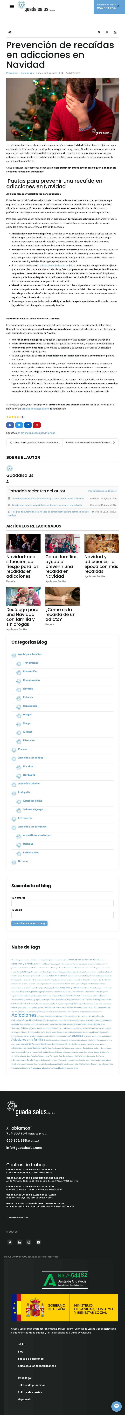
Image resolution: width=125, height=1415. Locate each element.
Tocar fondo (52, 1048)
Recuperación (31, 680)
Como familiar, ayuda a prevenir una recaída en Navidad (61, 566)
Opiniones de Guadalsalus (56, 1032)
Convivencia (30, 706)
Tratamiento (30, 663)
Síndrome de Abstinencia (86, 992)
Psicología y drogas (50, 972)
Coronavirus (59, 992)
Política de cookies (30, 1392)
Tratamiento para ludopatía (101, 976)
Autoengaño (41, 1048)
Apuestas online (32, 801)
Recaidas (45, 1052)
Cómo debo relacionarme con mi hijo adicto (65, 980)
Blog (20, 1351)
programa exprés (47, 992)
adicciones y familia (69, 987)
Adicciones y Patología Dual (50, 1056)
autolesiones (16, 976)
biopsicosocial (77, 1052)
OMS (98, 992)
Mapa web (24, 1399)
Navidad (51, 433)
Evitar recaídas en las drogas (45, 996)
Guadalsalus (27, 73)
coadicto (60, 1048)
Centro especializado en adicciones (25, 960)
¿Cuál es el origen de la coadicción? (98, 972)
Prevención (12, 73)
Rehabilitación (29, 1020)
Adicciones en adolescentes (23, 1048)
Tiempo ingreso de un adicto (84, 964)
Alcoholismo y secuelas (31, 1052)
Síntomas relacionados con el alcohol (81, 1040)
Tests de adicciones (31, 1358)
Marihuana (29, 775)
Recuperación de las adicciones (71, 972)
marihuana (15, 1044)
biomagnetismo (57, 968)
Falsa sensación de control (32, 1008)
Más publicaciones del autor (102, 491)
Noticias (23, 861)
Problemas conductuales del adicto (71, 1020)
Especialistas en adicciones (60, 1052)
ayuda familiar (93, 984)
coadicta (34, 1004)
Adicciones (23, 1015)
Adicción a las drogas (30, 757)
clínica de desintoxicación (35, 408)
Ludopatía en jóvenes (34, 972)
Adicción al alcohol (29, 783)
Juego (26, 723)
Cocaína (28, 766)
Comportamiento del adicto (56, 960)
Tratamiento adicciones (55, 984)
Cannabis (80, 1000)
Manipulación (83, 1044)
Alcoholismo (76, 1035)
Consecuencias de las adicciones (66, 1012)
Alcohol (27, 732)
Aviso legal (24, 1378)
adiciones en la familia (73, 1064)
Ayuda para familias (55, 581)
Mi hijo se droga (62, 1004)
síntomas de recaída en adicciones (50, 1016)
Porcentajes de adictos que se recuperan (96, 988)
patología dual (60, 1024)
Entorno (28, 697)
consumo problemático (83, 1024)
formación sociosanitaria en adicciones (34, 1064)
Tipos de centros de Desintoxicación (33, 980)
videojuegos (16, 1008)
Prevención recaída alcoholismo (35, 976)
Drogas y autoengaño (36, 1032)
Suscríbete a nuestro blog (29, 923)
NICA (76, 1068)
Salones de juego (33, 809)
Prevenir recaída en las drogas (87, 968)
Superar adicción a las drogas (33, 984)
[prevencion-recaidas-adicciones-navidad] (62, 109)
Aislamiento (47, 1012)
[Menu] (12, 6)
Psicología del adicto (39, 1068)
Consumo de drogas (19, 1032)
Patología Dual (38, 1044)
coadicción (22, 1056)
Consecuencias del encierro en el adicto (81, 1016)
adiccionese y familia (46, 1004)
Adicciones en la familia (27, 1039)
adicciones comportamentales (30, 1012)
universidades (105, 1028)
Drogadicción (33, 992)
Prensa (22, 749)
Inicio (21, 1344)
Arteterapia (104, 1052)
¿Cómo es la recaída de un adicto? (60, 614)
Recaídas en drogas (91, 1052)
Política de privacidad (32, 1385)
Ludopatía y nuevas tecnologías (86, 1028)
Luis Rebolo (26, 1004)
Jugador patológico (19, 992)
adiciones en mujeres (97, 1044)
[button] (99, 32)
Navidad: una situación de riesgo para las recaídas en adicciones (22, 566)
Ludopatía (24, 792)
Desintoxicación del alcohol (93, 1056)
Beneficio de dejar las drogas (76, 984)
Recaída (10, 581)
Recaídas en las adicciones (61, 1028)
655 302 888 (16, 1140)
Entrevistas (25, 818)
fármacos (15, 980)
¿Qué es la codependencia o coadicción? (83, 1032)
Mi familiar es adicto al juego (54, 1040)
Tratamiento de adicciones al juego (25, 1000)
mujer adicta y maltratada (49, 988)
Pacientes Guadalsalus (91, 1064)
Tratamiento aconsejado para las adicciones (93, 1004)
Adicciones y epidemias (88, 1060)
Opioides (28, 844)
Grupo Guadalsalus (90, 980)
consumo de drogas (93, 1020)
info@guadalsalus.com (24, 1148)
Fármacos (29, 740)
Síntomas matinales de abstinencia (72, 996)
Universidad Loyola (104, 1040)
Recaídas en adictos (47, 1000)
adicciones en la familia (22, 1060)
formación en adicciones (69, 1060)
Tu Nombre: (18, 897)
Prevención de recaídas (32, 433)
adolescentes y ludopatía (86, 1008)
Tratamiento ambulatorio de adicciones (35, 968)
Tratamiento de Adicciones (96, 996)
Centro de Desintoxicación (80, 960)
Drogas (27, 714)
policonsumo (70, 992)
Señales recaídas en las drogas (46, 964)
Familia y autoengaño (94, 1000)
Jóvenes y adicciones (37, 1024)
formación (50, 1024)
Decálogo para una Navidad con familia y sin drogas (22, 617)
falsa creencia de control (55, 265)
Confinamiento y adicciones (91, 1012)
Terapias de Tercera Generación (46, 1060)
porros (42, 960)
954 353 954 (16, 1133)
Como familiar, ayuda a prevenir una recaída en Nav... (38, 442)
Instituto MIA (69, 968)
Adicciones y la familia (22, 964)
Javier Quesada (99, 960)
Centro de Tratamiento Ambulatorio (97, 1036)
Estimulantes (31, 852)
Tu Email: (16, 910)
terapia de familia (43, 1028)
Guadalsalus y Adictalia (72, 1056)
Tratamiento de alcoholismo (79, 976)
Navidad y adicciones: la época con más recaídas (90, 442)
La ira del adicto (104, 1060)
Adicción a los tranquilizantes (37, 1366)
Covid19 (14, 1056)
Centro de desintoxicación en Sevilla (61, 1044)
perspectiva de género (66, 1000)
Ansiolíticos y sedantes (37, 835)
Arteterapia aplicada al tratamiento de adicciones (49, 1036)
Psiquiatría (71, 1008)
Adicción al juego (28, 1028)
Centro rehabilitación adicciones (60, 1068)
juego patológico (56, 1064)
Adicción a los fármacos (32, 826)
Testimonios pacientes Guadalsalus (78, 1048)
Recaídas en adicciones (55, 1007)
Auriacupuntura (65, 964)
